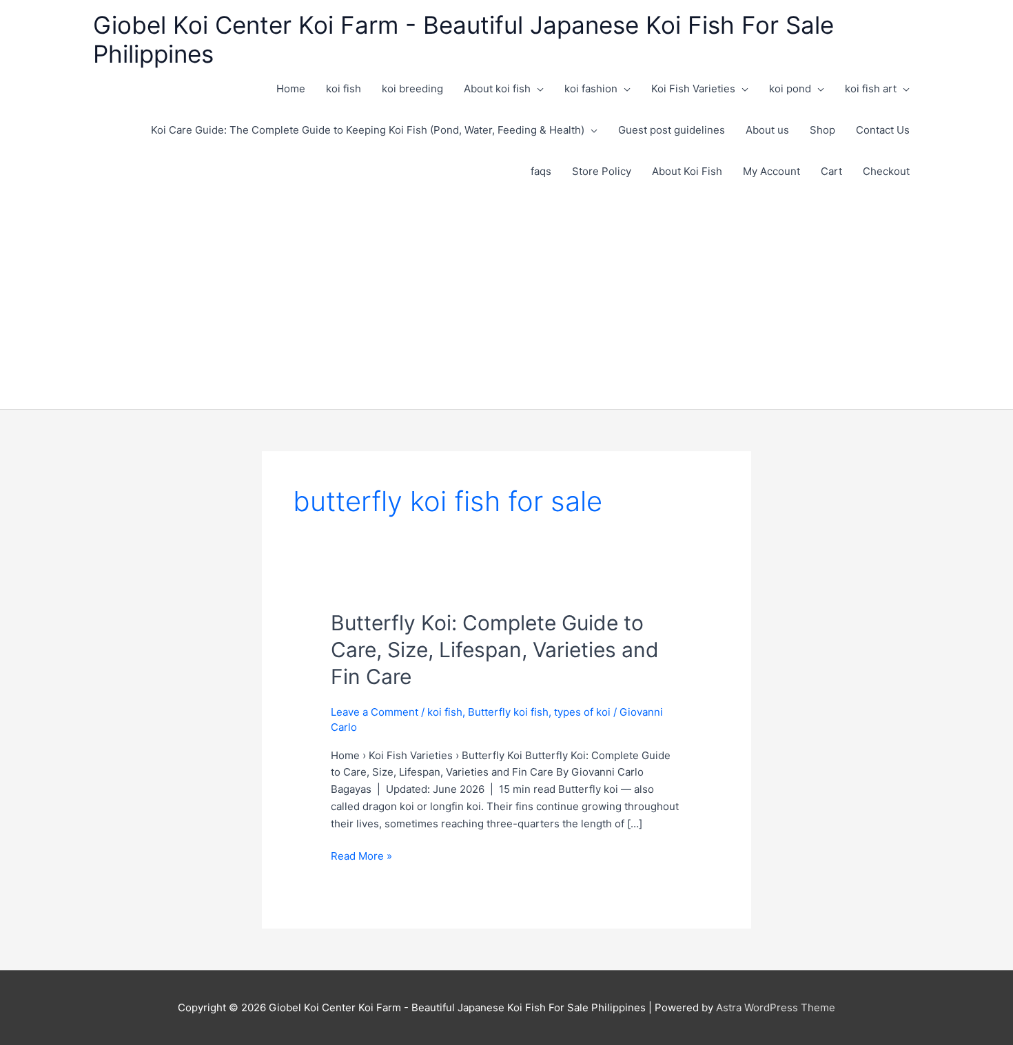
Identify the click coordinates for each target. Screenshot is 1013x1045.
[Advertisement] (506, 295)
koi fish (343, 88)
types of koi (582, 711)
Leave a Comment (374, 711)
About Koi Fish (687, 171)
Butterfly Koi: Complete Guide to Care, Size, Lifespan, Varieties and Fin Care (495, 649)
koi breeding (412, 88)
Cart (831, 171)
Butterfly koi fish (508, 711)
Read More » (361, 857)
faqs (541, 171)
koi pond (790, 88)
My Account (771, 171)
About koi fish (497, 88)
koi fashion (590, 88)
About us (767, 129)
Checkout (886, 171)
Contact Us (883, 129)
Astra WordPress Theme (775, 1007)
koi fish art (871, 88)
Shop (822, 129)
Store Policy (601, 171)
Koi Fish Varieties (693, 88)
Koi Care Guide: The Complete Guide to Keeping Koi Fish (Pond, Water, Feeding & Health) (367, 129)
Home (290, 88)
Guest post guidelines (671, 129)
